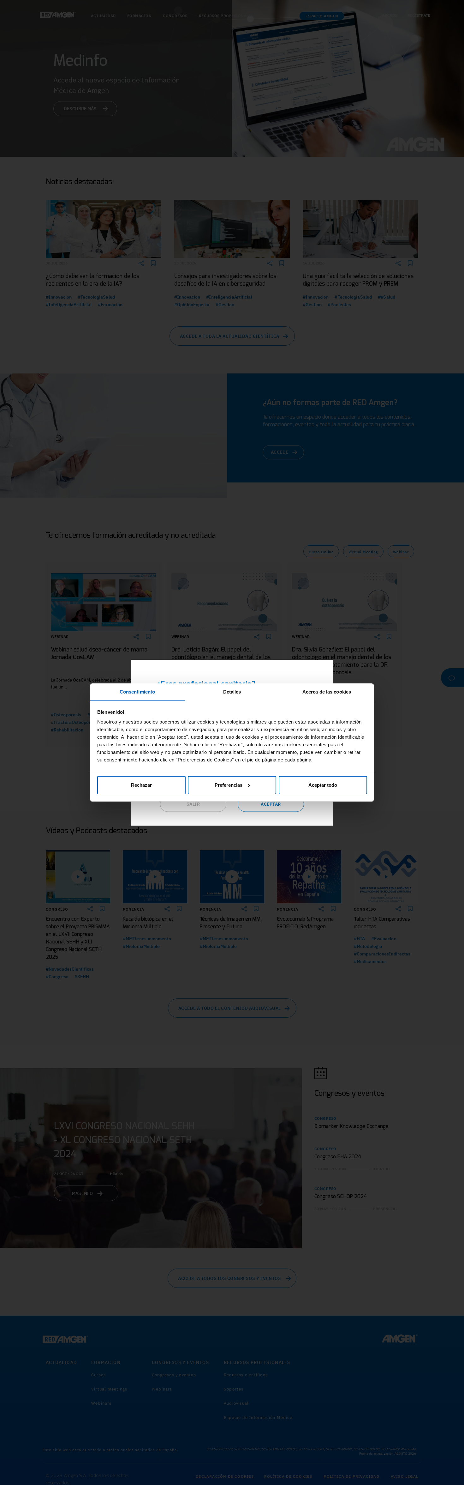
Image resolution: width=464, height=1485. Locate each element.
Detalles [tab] (232, 691)
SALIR (193, 804)
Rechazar (141, 785)
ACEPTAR (271, 804)
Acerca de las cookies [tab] (326, 691)
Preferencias (228, 785)
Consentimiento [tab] (137, 691)
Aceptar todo (322, 785)
